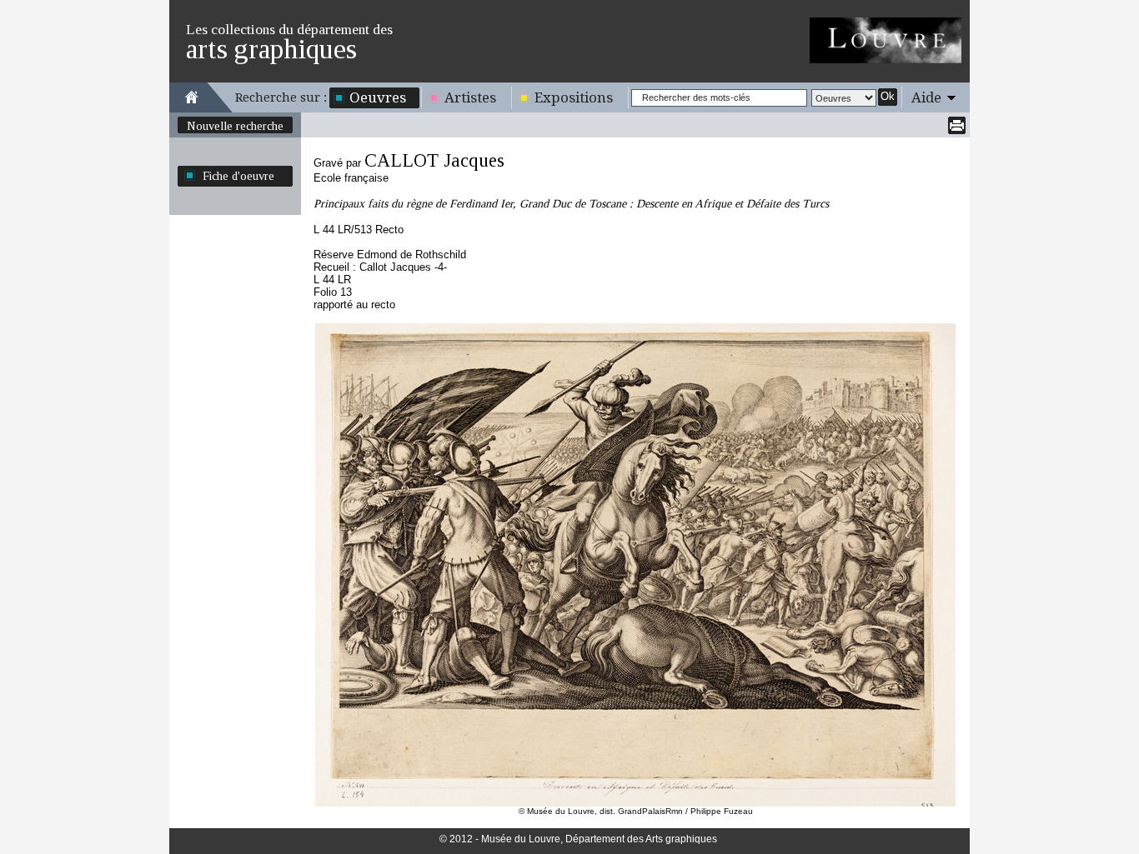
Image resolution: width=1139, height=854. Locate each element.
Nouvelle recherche (235, 125)
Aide (926, 97)
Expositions (573, 97)
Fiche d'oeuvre (238, 175)
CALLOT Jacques (434, 160)
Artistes (470, 97)
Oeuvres (377, 97)
